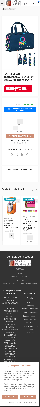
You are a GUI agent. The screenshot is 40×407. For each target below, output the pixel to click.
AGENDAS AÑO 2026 (10, 330)
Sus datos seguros (30, 316)
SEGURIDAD (10, 354)
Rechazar (28, 397)
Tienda (11, 9)
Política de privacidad (16, 402)
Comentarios (26, 170)
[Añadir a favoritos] (18, 201)
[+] (25, 121)
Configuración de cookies (14, 291)
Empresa (30, 302)
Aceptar (10, 397)
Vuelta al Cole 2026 (30, 326)
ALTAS (10, 306)
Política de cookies (30, 402)
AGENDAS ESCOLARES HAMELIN (10, 324)
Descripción (13, 169)
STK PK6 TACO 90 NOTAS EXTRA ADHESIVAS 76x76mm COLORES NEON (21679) (30, 224)
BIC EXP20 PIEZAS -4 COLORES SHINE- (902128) (11, 224)
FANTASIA (10, 308)
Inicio (5, 9)
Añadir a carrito (21, 136)
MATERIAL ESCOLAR (10, 303)
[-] (15, 121)
